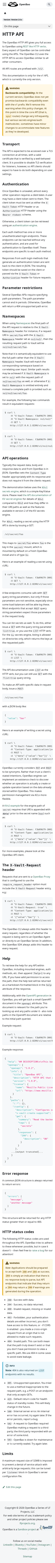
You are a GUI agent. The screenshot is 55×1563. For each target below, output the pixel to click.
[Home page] (5, 13)
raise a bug (38, 1250)
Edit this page (13, 1487)
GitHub (33, 1548)
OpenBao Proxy (41, 876)
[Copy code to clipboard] (49, 412)
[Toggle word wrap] (43, 412)
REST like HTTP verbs (34, 46)
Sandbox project (27, 1529)
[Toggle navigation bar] (4, 4)
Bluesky (19, 1544)
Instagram (44, 1544)
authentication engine (24, 225)
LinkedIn (8, 1544)
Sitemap (27, 1556)
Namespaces (23, 323)
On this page (11, 26)
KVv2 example (12, 805)
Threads (22, 1548)
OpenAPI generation (37, 995)
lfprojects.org (27, 1523)
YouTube (31, 1544)
